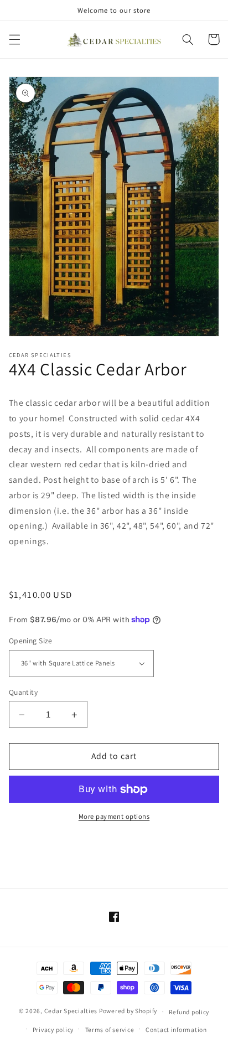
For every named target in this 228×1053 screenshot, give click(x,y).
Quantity (23, 692)
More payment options (114, 816)
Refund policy (189, 1012)
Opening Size (31, 641)
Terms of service (109, 1029)
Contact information (176, 1029)
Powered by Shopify (128, 1011)
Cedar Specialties (71, 1011)
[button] (14, 39)
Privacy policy (53, 1029)
